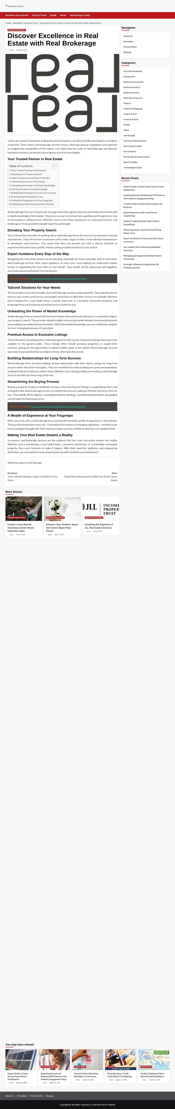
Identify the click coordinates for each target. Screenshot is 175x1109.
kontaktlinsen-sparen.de (132, 836)
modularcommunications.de (133, 631)
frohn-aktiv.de (127, 480)
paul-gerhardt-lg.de (130, 957)
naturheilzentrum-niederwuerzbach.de (138, 822)
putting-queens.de (129, 555)
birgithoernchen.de (130, 565)
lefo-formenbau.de (129, 404)
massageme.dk (127, 371)
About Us (127, 36)
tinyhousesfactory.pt (130, 315)
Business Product (131, 87)
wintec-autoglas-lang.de (132, 483)
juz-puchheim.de (128, 733)
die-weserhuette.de (130, 839)
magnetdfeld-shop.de (131, 444)
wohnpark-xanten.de (130, 536)
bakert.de (125, 523)
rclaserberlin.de (128, 417)
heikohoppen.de (128, 569)
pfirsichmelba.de (128, 934)
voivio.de (125, 793)
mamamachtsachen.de (131, 717)
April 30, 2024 (22, 50)
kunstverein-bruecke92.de (133, 760)
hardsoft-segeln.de (130, 486)
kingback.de (126, 572)
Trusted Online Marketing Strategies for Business (143, 205)
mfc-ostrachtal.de (129, 911)
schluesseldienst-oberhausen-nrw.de (138, 747)
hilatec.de (125, 434)
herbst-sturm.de (128, 1010)
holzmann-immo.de (129, 1020)
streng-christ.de (128, 681)
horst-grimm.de (128, 516)
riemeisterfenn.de (129, 753)
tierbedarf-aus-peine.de (132, 816)
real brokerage (34, 462)
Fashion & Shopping (132, 108)
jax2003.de (126, 625)
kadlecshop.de (127, 453)
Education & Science (133, 98)
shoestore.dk (127, 351)
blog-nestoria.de (129, 467)
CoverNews (96, 1104)
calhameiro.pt (127, 322)
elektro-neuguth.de (130, 944)
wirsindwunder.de (129, 440)
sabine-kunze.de (128, 918)
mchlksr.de (126, 589)
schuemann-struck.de (130, 875)
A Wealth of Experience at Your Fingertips (32, 200)
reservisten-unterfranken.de (134, 430)
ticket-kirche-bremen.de (132, 770)
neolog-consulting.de (131, 704)
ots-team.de (126, 621)
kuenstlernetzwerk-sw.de (132, 645)
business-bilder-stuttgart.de (134, 974)
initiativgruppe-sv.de (130, 598)
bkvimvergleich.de (129, 509)
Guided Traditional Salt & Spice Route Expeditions (141, 223)
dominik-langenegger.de (132, 668)
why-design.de (128, 549)
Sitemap (127, 52)
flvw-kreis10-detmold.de (132, 750)
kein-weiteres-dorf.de (131, 803)
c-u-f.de (124, 1000)
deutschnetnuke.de (129, 813)
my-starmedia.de (128, 730)
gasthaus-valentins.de (131, 677)
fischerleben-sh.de (129, 641)
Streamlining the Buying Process (27, 196)
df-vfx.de (125, 865)
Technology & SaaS (80, 15)
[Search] (168, 15)
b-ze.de (124, 783)
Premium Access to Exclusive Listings (29, 189)
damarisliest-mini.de (130, 651)
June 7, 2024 (20, 534)
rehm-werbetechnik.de (131, 526)
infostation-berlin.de (130, 582)
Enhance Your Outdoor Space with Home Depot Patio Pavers (62, 527)
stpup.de (125, 892)
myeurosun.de (127, 401)
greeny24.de (127, 463)
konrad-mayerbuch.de (131, 654)
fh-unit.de (125, 414)
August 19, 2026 (88, 1080)
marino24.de (127, 674)
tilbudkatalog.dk (128, 341)
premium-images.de (130, 608)
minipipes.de (126, 664)
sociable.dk (126, 355)
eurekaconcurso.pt (129, 305)
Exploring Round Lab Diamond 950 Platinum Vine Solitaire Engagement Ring (144, 197)
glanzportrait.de (128, 773)
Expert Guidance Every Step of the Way (30, 178)
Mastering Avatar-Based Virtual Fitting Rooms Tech (142, 231)
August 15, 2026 (154, 1080)
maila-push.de (127, 450)
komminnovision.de (130, 585)
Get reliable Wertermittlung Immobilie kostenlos (142, 249)
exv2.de (125, 737)
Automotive (129, 76)
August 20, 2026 (54, 1082)
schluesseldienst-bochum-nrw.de (136, 658)
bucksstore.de (127, 615)
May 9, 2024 (98, 531)
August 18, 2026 (121, 1080)
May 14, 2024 (59, 534)
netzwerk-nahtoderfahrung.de (135, 743)
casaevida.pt (127, 325)
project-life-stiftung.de (132, 1013)
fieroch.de (125, 503)
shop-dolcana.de (128, 954)
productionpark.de (129, 500)
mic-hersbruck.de (129, 684)
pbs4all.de (126, 661)
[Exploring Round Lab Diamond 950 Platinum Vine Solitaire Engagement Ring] (54, 1059)
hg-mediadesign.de (129, 519)
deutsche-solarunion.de (132, 384)
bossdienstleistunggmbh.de (133, 397)
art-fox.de (126, 447)
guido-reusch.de (128, 826)
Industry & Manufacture (135, 140)
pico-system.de (128, 763)
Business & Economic (17, 15)
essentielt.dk (127, 348)
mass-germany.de (129, 493)
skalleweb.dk (127, 358)
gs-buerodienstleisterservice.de (135, 532)
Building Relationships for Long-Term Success (33, 192)
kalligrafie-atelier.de (130, 1036)
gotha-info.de (127, 990)
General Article (130, 119)
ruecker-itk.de (127, 720)
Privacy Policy (130, 47)
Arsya (11, 50)
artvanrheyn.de (128, 605)
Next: (90, 476)
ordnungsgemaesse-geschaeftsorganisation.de (142, 635)
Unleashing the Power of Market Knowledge (33, 185)
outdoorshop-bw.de (130, 552)
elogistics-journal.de (130, 740)
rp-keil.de (125, 427)
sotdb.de (125, 477)
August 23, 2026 (21, 1082)
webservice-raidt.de (130, 895)
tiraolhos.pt (126, 378)
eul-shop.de (126, 928)
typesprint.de (127, 780)
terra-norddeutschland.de (133, 868)
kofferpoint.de (128, 842)
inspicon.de (126, 1017)
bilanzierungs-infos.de (131, 612)
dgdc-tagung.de (128, 700)
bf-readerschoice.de (130, 855)
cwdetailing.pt (127, 328)
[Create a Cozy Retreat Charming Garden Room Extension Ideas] (23, 508)
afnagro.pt (126, 282)
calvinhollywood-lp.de (131, 829)
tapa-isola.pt (127, 318)
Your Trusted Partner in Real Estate (28, 170)
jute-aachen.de (128, 819)
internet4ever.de (129, 878)
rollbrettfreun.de (129, 796)
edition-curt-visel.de (130, 470)
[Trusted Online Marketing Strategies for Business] (87, 1059)
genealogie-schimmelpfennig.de (135, 872)
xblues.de (125, 977)
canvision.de (127, 457)
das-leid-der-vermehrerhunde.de (136, 756)
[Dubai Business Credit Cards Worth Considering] (120, 1059)
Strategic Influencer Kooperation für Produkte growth (141, 266)
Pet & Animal (129, 151)
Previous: (33, 476)
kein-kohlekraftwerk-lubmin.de (135, 799)
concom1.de (126, 951)
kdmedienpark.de (128, 542)
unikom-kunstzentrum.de (132, 592)
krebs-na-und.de (128, 862)
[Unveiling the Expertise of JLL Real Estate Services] (101, 508)
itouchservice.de (128, 967)
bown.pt (125, 308)
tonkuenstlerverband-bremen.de (136, 1007)
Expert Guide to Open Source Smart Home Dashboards (143, 188)
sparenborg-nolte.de (130, 595)
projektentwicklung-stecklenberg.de (137, 628)
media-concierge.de (130, 1003)
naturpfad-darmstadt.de (132, 411)
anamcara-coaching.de (131, 710)
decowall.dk (126, 374)
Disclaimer (128, 41)
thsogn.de (125, 961)
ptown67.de (126, 806)
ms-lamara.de (127, 460)
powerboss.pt (127, 279)
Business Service (131, 92)
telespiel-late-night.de (131, 901)
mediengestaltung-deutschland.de (136, 387)
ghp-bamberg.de (128, 648)
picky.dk (124, 364)
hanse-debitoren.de (130, 513)
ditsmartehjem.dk (129, 361)
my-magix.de (127, 496)
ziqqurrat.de (126, 394)
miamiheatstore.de (129, 687)
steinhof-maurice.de (130, 618)
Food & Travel (39, 15)
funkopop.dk (126, 368)
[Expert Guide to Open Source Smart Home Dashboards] (21, 1059)
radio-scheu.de (128, 506)
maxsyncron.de (128, 809)
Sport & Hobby (130, 162)
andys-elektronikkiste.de (132, 391)
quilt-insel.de (127, 546)
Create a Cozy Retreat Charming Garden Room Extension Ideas (21, 527)
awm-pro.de (126, 420)
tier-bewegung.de (129, 602)
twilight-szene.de (129, 724)
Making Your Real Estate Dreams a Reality (33, 204)
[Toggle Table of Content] (53, 166)
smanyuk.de (126, 473)
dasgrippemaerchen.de (131, 941)
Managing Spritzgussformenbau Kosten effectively (142, 257)
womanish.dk (127, 345)
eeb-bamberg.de (128, 882)
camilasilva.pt (127, 285)
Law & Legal (129, 135)
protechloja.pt (127, 292)
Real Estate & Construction (136, 157)
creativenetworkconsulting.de (135, 529)
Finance (127, 103)
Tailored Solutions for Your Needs (28, 181)
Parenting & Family (132, 146)
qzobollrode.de (128, 1023)
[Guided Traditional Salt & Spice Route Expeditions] (154, 1059)
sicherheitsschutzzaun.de (132, 490)
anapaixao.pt (127, 289)
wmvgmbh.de (127, 947)
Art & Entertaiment (132, 71)
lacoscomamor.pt (129, 302)
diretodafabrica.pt (129, 312)
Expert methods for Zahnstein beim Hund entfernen (143, 240)
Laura (44, 1082)
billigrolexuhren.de (129, 727)
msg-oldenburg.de (129, 921)
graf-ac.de (126, 381)
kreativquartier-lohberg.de (133, 931)
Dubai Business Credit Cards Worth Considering (140, 214)
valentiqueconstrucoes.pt (133, 335)
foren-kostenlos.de (130, 859)
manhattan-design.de (131, 938)
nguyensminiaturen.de (131, 915)
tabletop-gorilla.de (130, 707)
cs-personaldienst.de (130, 559)
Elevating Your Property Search (26, 174)
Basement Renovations (16, 30)
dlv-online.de (127, 671)
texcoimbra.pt (127, 338)
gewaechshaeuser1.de (131, 539)
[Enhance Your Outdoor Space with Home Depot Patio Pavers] (62, 508)
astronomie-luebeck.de (131, 786)
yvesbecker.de (127, 766)
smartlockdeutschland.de (132, 694)
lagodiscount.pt (128, 299)
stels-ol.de (126, 845)
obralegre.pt (127, 332)
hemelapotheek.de (129, 562)
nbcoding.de (126, 437)
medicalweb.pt (127, 295)
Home (63, 15)
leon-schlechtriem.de (130, 575)
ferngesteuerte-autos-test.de (134, 697)
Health (53, 15)
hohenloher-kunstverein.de (133, 852)
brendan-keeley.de (129, 407)
